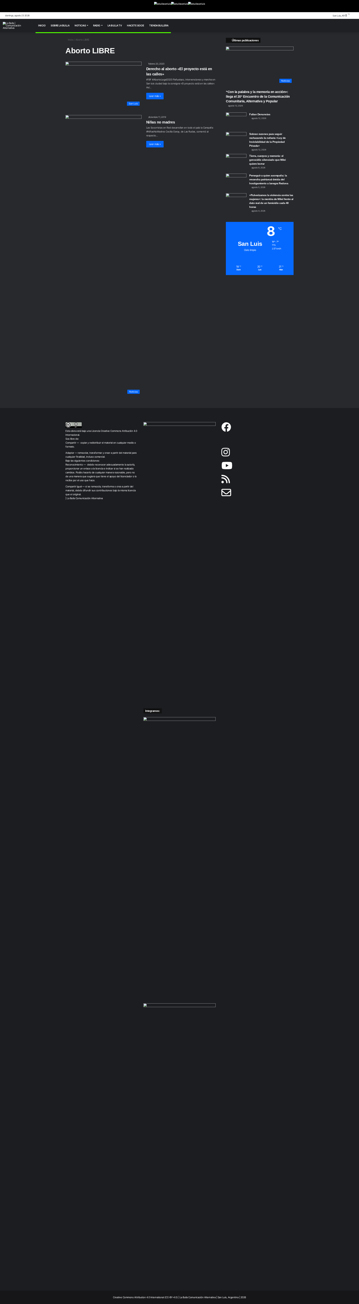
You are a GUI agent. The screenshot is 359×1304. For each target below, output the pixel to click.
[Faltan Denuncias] (236, 119)
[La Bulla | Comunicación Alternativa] (17, 25)
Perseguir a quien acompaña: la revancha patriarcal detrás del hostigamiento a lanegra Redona (268, 179)
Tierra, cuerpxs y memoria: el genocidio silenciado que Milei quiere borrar (267, 159)
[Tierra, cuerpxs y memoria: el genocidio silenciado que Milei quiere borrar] (236, 161)
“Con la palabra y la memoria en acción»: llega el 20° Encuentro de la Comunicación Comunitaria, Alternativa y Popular (258, 96)
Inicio (41, 25)
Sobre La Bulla (60, 25)
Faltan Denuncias (259, 114)
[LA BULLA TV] (162, 6)
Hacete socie (135, 25)
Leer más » (155, 95)
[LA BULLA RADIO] (196, 6)
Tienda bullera (158, 25)
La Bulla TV (115, 25)
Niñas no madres (160, 122)
